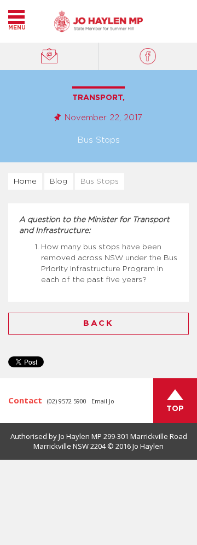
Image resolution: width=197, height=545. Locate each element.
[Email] (49, 56)
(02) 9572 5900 (66, 401)
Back (98, 323)
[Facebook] (148, 56)
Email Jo (102, 401)
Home (25, 181)
